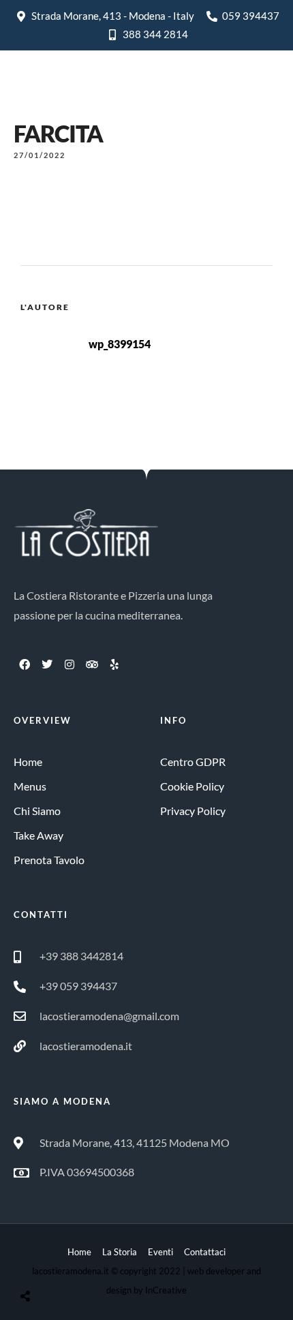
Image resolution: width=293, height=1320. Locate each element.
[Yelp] (114, 664)
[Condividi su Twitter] (59, 1262)
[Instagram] (69, 664)
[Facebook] (24, 664)
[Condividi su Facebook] (38, 1262)
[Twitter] (47, 664)
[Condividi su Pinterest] (80, 1262)
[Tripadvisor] (92, 664)
